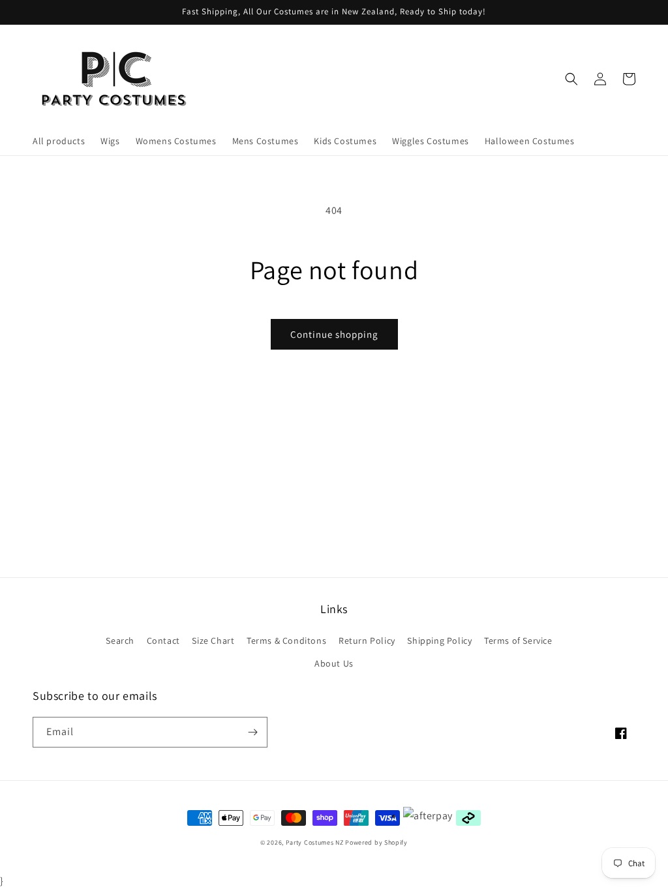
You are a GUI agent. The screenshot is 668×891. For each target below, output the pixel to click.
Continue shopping (334, 334)
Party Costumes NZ (315, 842)
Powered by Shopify (376, 842)
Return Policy (367, 640)
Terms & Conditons (286, 640)
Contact (163, 640)
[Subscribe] (252, 732)
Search (120, 640)
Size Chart (213, 640)
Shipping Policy (439, 640)
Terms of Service (518, 640)
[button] (571, 79)
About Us (334, 663)
